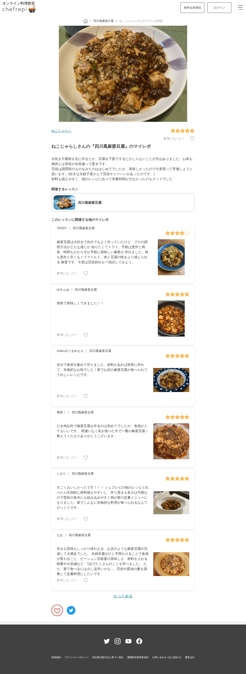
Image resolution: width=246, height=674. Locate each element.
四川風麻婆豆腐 (103, 21)
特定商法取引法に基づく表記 (107, 657)
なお (60, 535)
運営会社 (190, 657)
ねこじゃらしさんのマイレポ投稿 (141, 21)
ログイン (219, 7)
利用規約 (56, 657)
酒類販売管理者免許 (138, 657)
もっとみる (123, 596)
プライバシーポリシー (77, 657)
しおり (61, 473)
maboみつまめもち (70, 351)
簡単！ (61, 412)
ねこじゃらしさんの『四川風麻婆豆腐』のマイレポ (101, 146)
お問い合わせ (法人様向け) (166, 657)
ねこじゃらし (61, 131)
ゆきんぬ (63, 289)
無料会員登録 (192, 7)
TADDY (62, 228)
